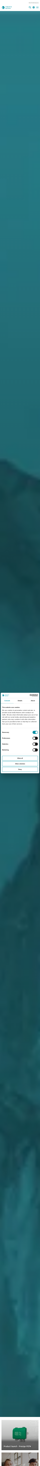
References (34, 3)
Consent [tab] (7, 700)
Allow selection (20, 764)
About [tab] (33, 700)
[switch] (35, 738)
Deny (20, 769)
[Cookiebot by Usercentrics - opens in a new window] (30, 695)
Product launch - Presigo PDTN (17, 1446)
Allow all (20, 758)
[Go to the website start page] (7, 7)
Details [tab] (20, 700)
